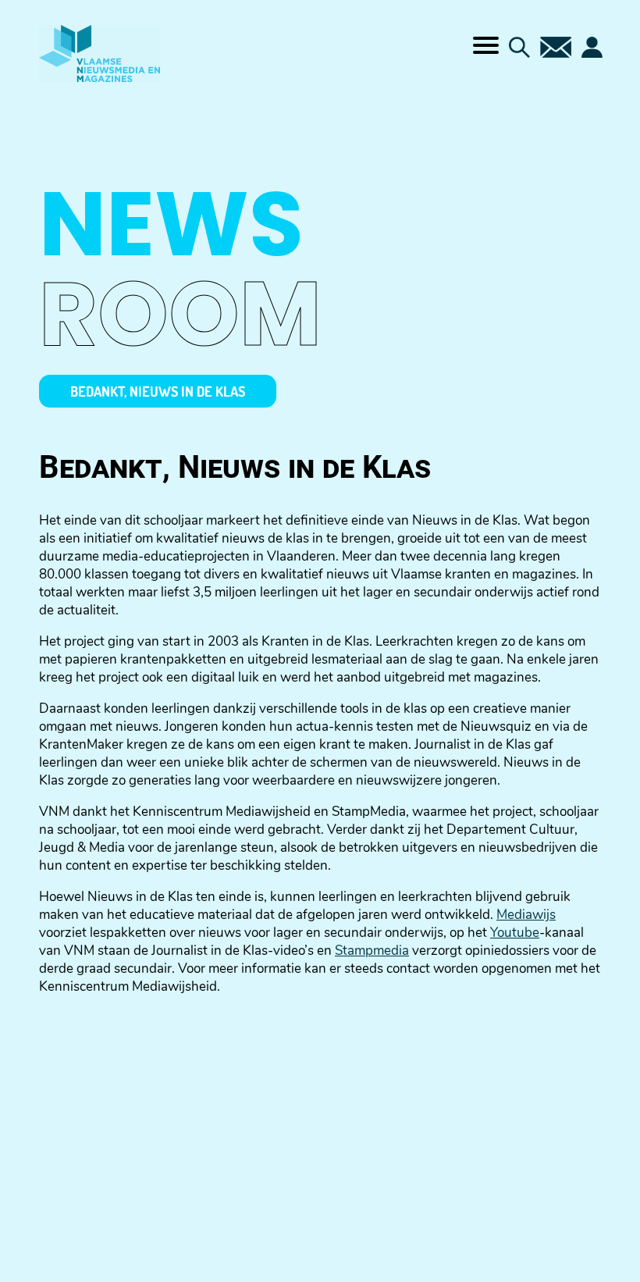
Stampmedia (372, 951)
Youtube (514, 933)
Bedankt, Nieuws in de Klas (157, 391)
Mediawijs (526, 915)
